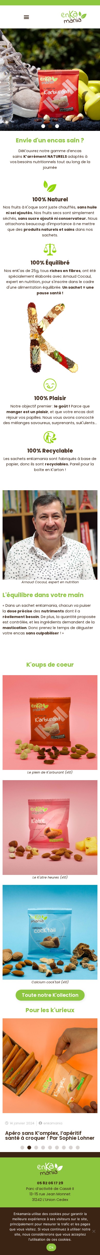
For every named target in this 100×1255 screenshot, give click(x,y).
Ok (51, 1247)
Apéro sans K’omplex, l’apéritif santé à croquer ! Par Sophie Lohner (50, 1136)
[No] (93, 1231)
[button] (26, 17)
